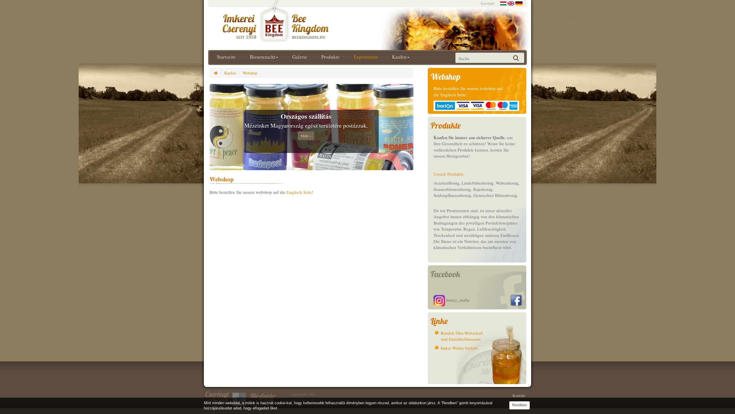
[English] (511, 2)
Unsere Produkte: (449, 174)
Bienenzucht (262, 56)
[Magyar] (503, 2)
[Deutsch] (519, 2)
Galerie (299, 56)
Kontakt (487, 3)
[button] (225, 127)
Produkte (330, 56)
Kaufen (399, 56)
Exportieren (366, 56)
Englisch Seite (299, 192)
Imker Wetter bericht (459, 348)
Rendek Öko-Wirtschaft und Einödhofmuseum (462, 336)
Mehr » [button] (306, 135)
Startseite (226, 56)
